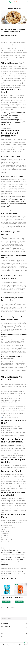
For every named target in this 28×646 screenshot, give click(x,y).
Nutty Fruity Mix (19, 597)
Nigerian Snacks (8, 26)
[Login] (19, 644)
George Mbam (5, 607)
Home (8, 5)
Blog (2, 26)
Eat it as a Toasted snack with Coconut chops (11, 428)
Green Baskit (9, 445)
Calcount (9, 474)
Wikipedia (16, 383)
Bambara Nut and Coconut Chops (16, 501)
